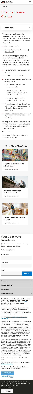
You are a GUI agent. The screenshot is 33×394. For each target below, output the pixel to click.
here (15, 137)
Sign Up (26, 273)
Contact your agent (11, 46)
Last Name (4, 262)
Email (3, 270)
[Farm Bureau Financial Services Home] (9, 2)
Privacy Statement (6, 387)
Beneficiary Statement (14, 85)
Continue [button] (7, 391)
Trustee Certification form (14, 114)
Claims (5, 6)
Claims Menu (9, 28)
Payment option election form (15, 104)
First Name (5, 254)
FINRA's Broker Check (7, 364)
